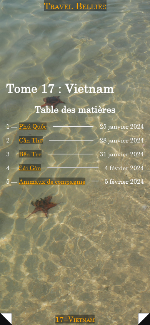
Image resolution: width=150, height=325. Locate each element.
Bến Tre (30, 153)
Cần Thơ (31, 140)
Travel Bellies (75, 5)
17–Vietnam (75, 319)
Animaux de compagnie (52, 181)
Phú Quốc (33, 126)
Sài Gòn (30, 167)
